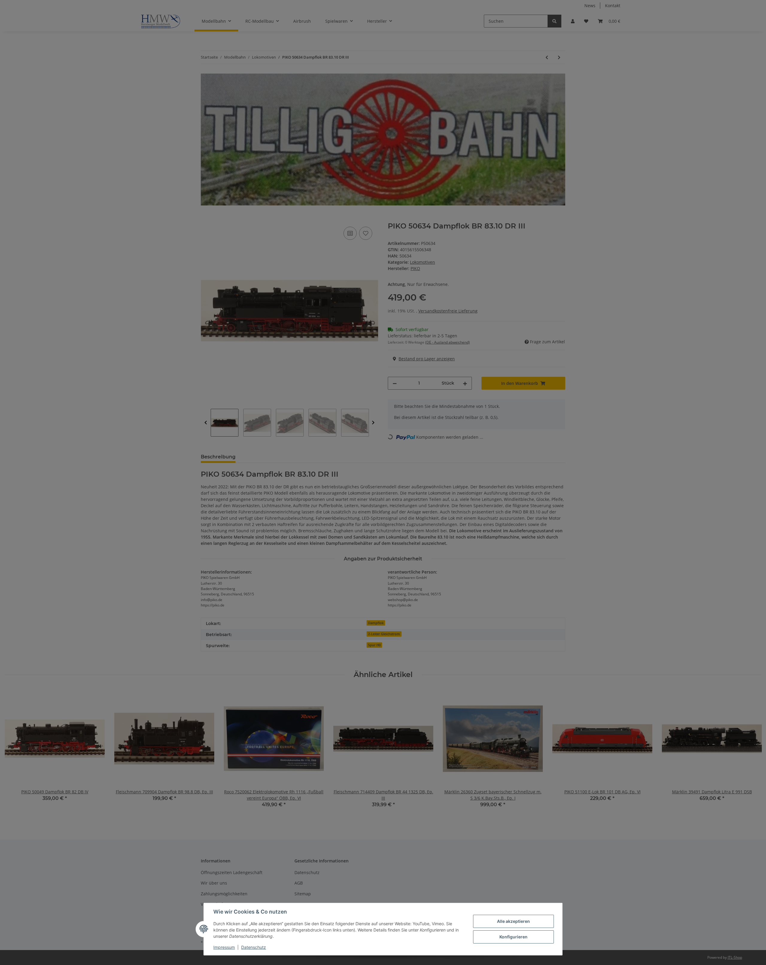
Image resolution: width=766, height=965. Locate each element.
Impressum (224, 947)
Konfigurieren (513, 936)
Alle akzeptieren (513, 921)
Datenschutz (253, 947)
